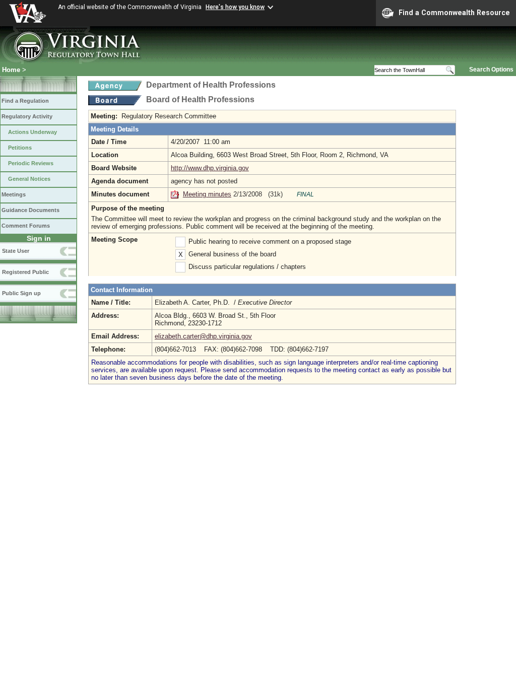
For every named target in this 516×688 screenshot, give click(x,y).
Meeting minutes (207, 194)
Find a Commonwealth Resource (454, 13)
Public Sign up (21, 293)
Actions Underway (32, 132)
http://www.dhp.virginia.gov (210, 168)
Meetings (14, 194)
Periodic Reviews (30, 163)
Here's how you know (235, 7)
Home (11, 70)
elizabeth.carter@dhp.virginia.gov (203, 336)
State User (15, 251)
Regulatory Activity (27, 116)
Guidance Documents (30, 210)
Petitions (20, 148)
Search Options (491, 69)
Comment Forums (26, 226)
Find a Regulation (25, 101)
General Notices (29, 179)
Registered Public (25, 272)
